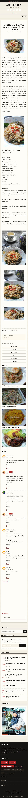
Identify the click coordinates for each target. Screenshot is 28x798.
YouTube (3, 785)
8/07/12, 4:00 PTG (9, 457)
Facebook (3, 780)
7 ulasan (19, 32)
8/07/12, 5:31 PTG (9, 493)
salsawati (8, 567)
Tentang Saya (15, 791)
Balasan (8, 466)
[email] (20, 10)
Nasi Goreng (14, 330)
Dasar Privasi (11, 792)
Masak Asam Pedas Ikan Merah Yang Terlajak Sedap (14, 690)
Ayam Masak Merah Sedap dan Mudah (16, 680)
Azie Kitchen (14, 4)
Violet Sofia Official (10, 530)
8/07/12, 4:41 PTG (9, 473)
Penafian (18, 792)
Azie (7, 472)
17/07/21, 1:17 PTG (9, 569)
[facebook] (8, 10)
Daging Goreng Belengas (12, 696)
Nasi (14, 22)
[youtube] (14, 10)
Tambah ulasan (5, 581)
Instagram (3, 783)
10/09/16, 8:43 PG (9, 553)
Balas (8, 464)
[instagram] (11, 10)
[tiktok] (17, 10)
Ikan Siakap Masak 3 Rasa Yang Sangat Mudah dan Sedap (15, 658)
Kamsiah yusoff (9, 456)
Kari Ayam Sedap (10, 685)
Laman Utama (7, 791)
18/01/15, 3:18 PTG (9, 531)
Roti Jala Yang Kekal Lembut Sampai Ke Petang (15, 664)
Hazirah (8, 551)
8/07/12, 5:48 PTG (9, 515)
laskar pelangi (9, 492)
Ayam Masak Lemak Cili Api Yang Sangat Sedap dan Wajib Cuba (13, 675)
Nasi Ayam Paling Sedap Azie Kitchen (15, 669)
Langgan (22, 645)
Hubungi (22, 791)
